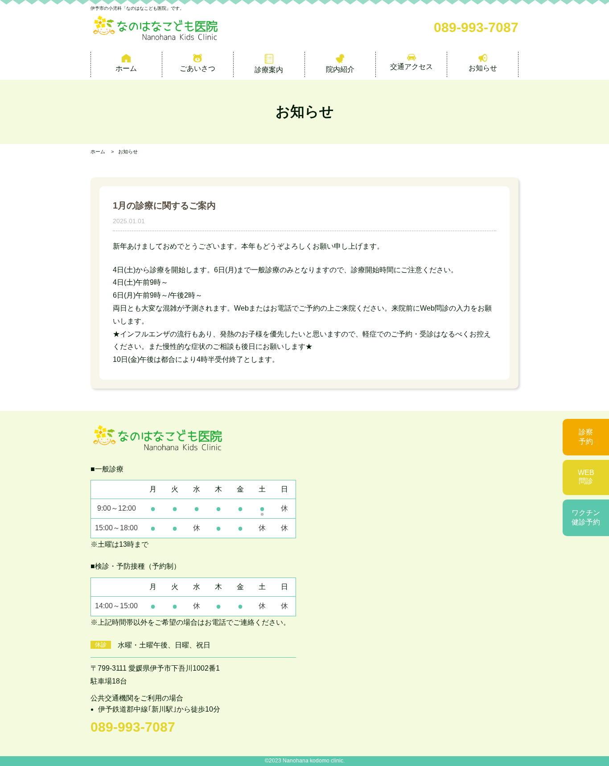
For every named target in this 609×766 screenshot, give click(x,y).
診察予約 (586, 436)
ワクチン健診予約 (586, 517)
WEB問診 (586, 477)
